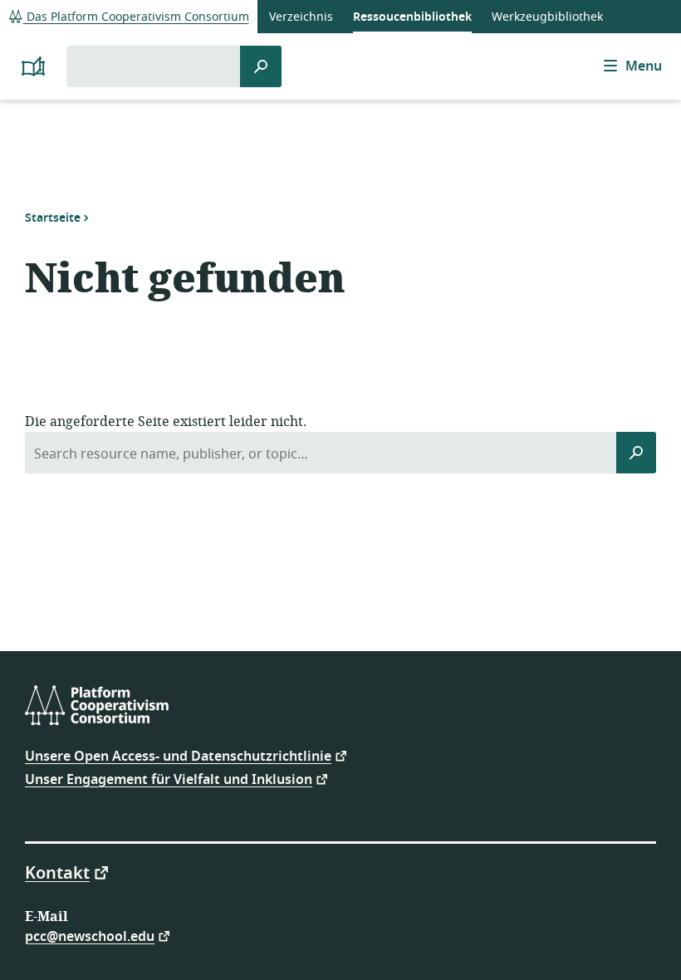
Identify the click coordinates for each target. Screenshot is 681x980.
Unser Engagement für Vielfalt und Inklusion (168, 778)
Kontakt (57, 872)
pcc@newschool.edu (89, 935)
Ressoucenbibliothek (412, 17)
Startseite (53, 217)
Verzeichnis (301, 17)
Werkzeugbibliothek (547, 17)
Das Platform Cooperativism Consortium (136, 17)
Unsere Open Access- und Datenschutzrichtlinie (178, 755)
